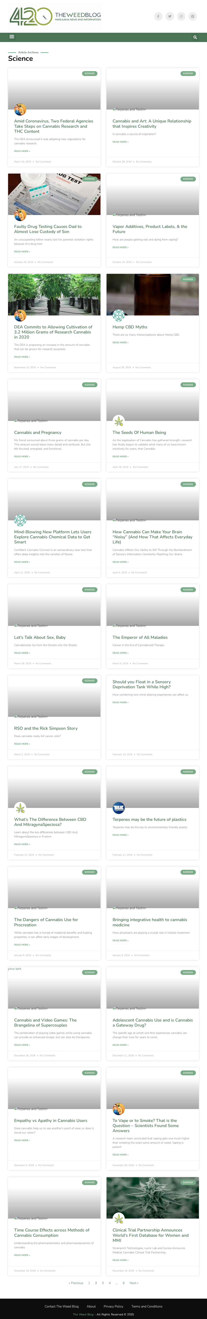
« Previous (76, 1283)
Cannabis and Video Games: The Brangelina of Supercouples (45, 1022)
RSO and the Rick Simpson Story (46, 728)
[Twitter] (170, 16)
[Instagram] (181, 16)
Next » (134, 1283)
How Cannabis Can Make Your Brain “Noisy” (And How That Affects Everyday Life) (152, 537)
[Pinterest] (192, 16)
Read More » (22, 151)
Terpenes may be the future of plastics (149, 819)
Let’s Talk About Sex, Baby (40, 637)
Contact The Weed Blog (62, 1306)
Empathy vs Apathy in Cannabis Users (50, 1120)
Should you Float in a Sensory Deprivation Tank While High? (142, 684)
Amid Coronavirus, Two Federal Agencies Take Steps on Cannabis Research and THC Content (53, 126)
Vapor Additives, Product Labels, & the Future (150, 229)
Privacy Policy (113, 1306)
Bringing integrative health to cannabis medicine (150, 922)
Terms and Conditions (147, 1306)
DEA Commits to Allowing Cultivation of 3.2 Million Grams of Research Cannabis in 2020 (53, 332)
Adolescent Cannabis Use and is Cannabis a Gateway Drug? (153, 1022)
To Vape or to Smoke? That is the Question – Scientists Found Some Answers (146, 1125)
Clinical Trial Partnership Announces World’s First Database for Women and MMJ (151, 1235)
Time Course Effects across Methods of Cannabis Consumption (51, 1232)
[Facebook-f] (158, 16)
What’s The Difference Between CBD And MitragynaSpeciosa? (50, 822)
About (91, 1306)
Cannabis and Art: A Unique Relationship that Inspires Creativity (152, 123)
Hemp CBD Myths (130, 327)
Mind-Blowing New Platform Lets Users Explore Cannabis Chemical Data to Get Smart (52, 537)
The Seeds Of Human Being (139, 432)
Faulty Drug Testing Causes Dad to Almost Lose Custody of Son (48, 229)
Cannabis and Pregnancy (37, 432)
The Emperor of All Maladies (140, 637)
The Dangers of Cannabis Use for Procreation (46, 922)
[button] (12, 36)
